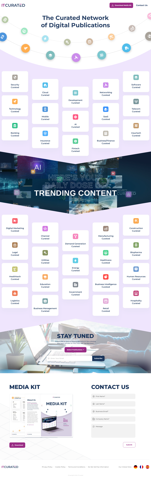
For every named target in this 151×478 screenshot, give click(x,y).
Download (19, 445)
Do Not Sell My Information (98, 467)
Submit (129, 445)
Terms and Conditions (76, 467)
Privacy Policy (47, 467)
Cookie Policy (60, 467)
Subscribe (98, 358)
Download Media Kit (123, 5)
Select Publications (74, 350)
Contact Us (142, 5)
